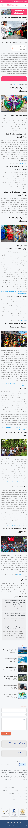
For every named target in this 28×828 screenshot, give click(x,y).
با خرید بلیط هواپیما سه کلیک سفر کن (18, 1)
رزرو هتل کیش (15, 802)
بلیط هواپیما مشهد (23, 796)
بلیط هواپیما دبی (23, 799)
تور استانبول (15, 790)
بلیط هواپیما (24, 787)
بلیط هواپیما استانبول (22, 793)
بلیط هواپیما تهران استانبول (12, 793)
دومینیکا (15, 42)
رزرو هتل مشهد (15, 796)
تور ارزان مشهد (4, 790)
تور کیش (25, 802)
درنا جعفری (8, 42)
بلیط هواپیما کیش (23, 790)
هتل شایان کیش (14, 799)
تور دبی (5, 787)
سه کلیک (6, 826)
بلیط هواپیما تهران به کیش (12, 787)
